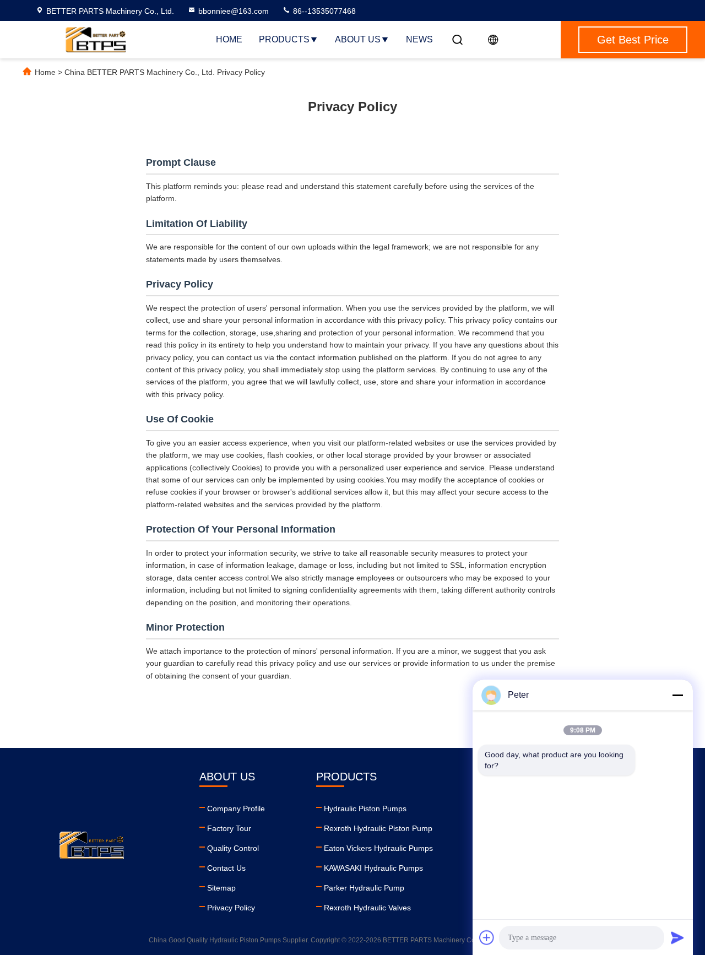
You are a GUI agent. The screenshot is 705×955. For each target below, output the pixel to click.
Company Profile (236, 808)
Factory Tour (229, 828)
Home (229, 39)
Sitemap (221, 887)
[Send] (677, 937)
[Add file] (487, 937)
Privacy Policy (231, 907)
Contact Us (226, 868)
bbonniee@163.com (233, 11)
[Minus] (677, 695)
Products (284, 39)
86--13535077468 (323, 11)
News (419, 39)
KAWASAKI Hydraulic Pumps (373, 868)
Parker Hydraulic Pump (364, 887)
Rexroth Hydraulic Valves (367, 907)
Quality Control (233, 848)
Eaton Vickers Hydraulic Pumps (378, 848)
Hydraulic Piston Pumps (365, 808)
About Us (358, 39)
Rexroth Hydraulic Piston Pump (378, 828)
